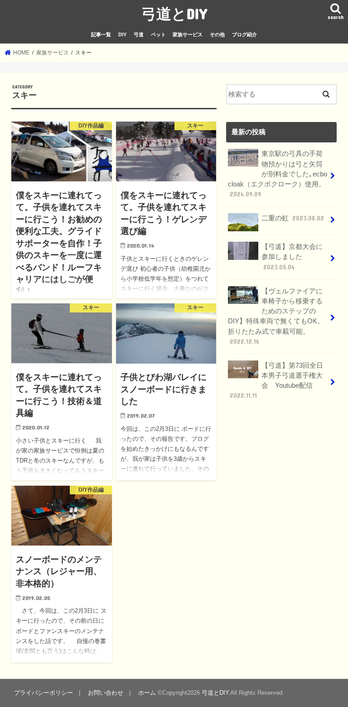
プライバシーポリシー (43, 692)
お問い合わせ (105, 692)
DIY (122, 34)
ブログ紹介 (244, 34)
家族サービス (188, 34)
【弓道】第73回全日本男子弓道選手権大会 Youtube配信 (276, 381)
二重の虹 (292, 218)
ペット (158, 34)
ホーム (147, 692)
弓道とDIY (174, 13)
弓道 (139, 34)
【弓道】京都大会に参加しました (292, 256)
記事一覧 (101, 34)
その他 (217, 34)
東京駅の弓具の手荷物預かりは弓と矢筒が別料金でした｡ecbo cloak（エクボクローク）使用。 (277, 174)
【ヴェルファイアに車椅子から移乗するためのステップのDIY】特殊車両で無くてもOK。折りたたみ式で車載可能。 (276, 316)
